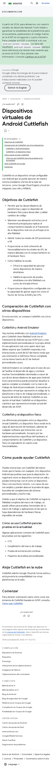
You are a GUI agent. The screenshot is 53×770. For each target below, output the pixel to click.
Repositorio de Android (12, 652)
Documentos (15, 99)
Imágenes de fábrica (11, 670)
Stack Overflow (8, 740)
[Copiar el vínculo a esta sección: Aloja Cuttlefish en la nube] (45, 567)
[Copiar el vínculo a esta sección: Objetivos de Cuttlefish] (40, 200)
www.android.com (10, 731)
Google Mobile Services (12, 736)
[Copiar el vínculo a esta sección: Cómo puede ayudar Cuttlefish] (5, 462)
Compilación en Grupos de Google (17, 707)
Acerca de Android (10, 754)
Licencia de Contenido (16, 632)
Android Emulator (37, 333)
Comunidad (27, 754)
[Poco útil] (22, 104)
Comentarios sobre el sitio (37, 759)
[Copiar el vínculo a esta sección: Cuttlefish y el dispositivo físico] (44, 414)
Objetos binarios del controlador (16, 674)
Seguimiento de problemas (13, 744)
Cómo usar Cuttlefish (12, 603)
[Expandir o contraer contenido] (19, 138)
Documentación (12, 12)
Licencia (7, 759)
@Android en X (8, 685)
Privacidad (18, 759)
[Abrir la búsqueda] (31, 3)
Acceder (46, 3)
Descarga (6, 661)
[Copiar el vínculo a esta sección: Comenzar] (21, 591)
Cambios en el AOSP (35, 57)
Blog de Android (9, 694)
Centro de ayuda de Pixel (13, 727)
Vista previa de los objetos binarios (16, 665)
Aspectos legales (42, 754)
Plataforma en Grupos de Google (16, 703)
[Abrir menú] (4, 3)
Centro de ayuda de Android (14, 723)
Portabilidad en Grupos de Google (17, 711)
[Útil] (18, 104)
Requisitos (6, 657)
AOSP (4, 99)
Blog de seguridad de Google (15, 698)
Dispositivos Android (32, 99)
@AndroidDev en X (10, 690)
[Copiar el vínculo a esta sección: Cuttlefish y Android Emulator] (42, 327)
